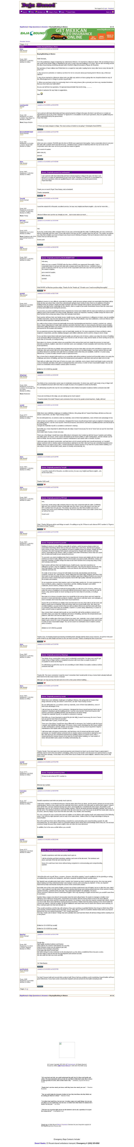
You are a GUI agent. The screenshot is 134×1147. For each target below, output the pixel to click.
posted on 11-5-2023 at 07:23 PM (48, 532)
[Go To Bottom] (112, 27)
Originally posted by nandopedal (58, 172)
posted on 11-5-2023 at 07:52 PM (48, 762)
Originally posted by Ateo (56, 772)
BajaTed (22, 934)
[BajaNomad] (67, 1057)
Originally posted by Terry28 (57, 467)
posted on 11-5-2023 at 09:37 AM (48, 293)
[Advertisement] (67, 20)
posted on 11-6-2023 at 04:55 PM (48, 969)
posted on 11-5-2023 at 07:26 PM (48, 644)
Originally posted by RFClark (57, 498)
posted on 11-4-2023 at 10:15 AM (48, 198)
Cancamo (23, 791)
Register (110, 8)
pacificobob (24, 969)
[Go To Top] (112, 996)
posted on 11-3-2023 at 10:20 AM (48, 49)
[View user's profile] (40, 102)
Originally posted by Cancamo (58, 850)
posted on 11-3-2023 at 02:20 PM (48, 105)
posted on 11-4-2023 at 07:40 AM (48, 161)
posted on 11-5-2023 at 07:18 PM (48, 456)
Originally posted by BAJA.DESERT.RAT (61, 258)
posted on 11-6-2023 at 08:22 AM (48, 839)
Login (105, 8)
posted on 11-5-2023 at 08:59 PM (48, 791)
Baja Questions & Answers (38, 27)
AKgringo (23, 375)
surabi (22, 405)
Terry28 (22, 198)
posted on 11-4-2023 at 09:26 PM (48, 247)
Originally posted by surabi (56, 696)
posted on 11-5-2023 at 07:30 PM (48, 685)
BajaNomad (24, 27)
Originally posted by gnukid (57, 542)
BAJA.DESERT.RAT (26, 132)
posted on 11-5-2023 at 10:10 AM (48, 405)
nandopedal (24, 105)
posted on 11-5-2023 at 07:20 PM (48, 487)
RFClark (22, 220)
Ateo (21, 49)
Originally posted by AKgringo (58, 655)
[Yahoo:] (44, 102)
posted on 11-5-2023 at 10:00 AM (48, 375)
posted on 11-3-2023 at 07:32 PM (48, 132)
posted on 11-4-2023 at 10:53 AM (48, 220)
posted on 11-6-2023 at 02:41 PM (48, 934)
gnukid (22, 293)
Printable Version (25, 41)
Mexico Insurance (62, 1124)
